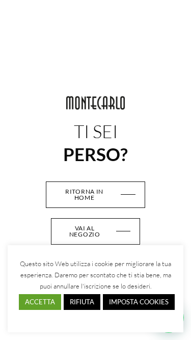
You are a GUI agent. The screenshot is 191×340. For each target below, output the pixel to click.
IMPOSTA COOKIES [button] (139, 302)
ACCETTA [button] (40, 302)
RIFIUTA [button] (82, 302)
